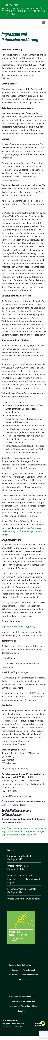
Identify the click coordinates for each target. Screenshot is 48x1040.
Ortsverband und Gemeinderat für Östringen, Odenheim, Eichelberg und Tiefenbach (25, 11)
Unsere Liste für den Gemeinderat (23, 898)
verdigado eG (17, 1026)
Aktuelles (12, 5)
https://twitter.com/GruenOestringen (18, 834)
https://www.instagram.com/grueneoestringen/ (23, 827)
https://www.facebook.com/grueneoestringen (22, 831)
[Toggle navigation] (44, 23)
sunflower (20, 1023)
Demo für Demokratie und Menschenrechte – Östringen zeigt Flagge (23, 879)
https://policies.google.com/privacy (18, 626)
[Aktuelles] (3, 9)
